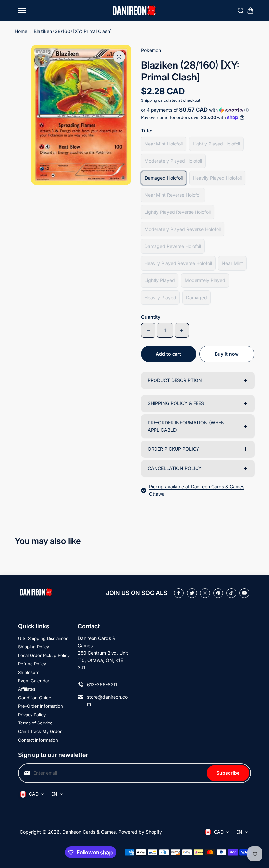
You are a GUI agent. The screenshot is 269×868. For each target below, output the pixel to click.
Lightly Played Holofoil (216, 143)
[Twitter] (192, 593)
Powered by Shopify (140, 832)
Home (21, 31)
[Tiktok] (231, 593)
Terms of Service (35, 722)
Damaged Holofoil (164, 178)
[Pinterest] (218, 593)
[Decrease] (148, 330)
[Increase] (182, 330)
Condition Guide (34, 697)
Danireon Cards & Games (89, 832)
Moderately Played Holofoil (173, 161)
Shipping (149, 100)
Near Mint (232, 263)
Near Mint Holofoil (163, 143)
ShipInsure (29, 672)
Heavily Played (160, 297)
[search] (241, 10)
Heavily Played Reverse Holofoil (178, 263)
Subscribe (228, 773)
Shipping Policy (33, 646)
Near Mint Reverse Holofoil (172, 195)
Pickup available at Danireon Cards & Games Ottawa (196, 490)
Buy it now (227, 354)
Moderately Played (205, 280)
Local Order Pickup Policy (44, 655)
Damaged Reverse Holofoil (172, 246)
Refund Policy (32, 663)
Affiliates (26, 689)
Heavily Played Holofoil (217, 178)
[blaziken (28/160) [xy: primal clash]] (119, 57)
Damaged (196, 297)
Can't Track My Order (40, 731)
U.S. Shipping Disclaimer (43, 638)
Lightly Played (159, 280)
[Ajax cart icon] (250, 10)
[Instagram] (205, 593)
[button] (197, 110)
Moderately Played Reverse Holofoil (182, 229)
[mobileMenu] (22, 10)
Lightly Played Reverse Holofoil (177, 212)
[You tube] (244, 593)
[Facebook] (179, 593)
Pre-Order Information (40, 706)
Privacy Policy (32, 714)
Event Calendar (33, 680)
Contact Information (38, 740)
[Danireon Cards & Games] (134, 10)
